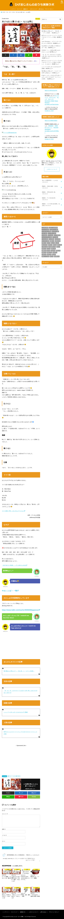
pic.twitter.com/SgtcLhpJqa (51, 104)
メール (4, 835)
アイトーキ (45, 229)
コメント (5, 813)
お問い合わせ (41, 9)
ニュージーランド (47, 237)
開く (35, 61)
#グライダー (52, 97)
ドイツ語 (57, 235)
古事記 (57, 241)
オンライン (55, 231)
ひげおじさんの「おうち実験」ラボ (18, 916)
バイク (55, 237)
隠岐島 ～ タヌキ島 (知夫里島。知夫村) (51, 204)
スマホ (44, 235)
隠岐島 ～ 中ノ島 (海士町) (48, 198)
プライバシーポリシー (49, 9)
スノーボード (52, 233)
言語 (55, 252)
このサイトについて (33, 9)
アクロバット (54, 229)
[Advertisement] (21, 645)
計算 (44, 254)
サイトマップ (19, 9)
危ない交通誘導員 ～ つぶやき (50, 181)
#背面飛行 (51, 125)
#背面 (56, 125)
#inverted (56, 127)
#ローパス (51, 99)
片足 (53, 250)
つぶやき (45, 227)
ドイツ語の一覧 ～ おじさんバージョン (13, 511)
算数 (44, 252)
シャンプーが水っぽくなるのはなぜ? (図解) (16, 712)
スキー (44, 233)
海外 (53, 248)
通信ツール (45, 256)
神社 (58, 250)
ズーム (50, 235)
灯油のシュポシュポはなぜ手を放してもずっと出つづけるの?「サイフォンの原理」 (52, 77)
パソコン (45, 239)
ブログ (57, 239)
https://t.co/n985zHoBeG (51, 120)
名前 (4, 829)
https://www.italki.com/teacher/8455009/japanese (20, 610)
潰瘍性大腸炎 (46, 250)
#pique (56, 101)
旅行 (59, 244)
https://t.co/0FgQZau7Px (51, 90)
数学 (50, 244)
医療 (52, 241)
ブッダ (51, 239)
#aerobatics (48, 101)
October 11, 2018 (49, 110)
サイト (3, 841)
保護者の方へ (25, 9)
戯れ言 (44, 244)
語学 (49, 254)
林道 (44, 248)
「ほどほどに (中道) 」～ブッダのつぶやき (14, 565)
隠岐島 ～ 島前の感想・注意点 (50, 187)
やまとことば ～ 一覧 (9, 591)
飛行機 (56, 256)
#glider (52, 101)
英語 (49, 252)
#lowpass (47, 102)
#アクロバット (48, 127)
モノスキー (45, 241)
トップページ (13, 9)
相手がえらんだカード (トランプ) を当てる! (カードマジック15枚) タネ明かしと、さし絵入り (52, 62)
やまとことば (12, 776)
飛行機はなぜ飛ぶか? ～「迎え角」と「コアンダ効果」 (19, 671)
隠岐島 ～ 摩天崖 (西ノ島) (48, 192)
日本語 (5, 776)
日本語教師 (52, 246)
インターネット (46, 231)
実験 (44, 242)
